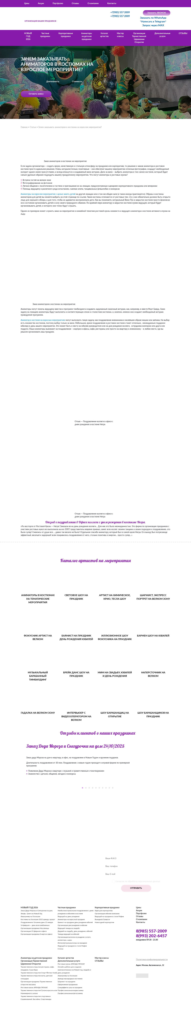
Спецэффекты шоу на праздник (70, 987)
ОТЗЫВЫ (183, 33)
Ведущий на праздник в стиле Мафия (72, 946)
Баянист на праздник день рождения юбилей (75, 922)
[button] (82, 787)
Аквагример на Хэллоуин (30, 916)
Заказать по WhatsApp (153, 18)
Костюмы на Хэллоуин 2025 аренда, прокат (38, 919)
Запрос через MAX (153, 25)
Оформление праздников (67, 984)
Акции (41, 3)
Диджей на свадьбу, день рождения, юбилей (75, 931)
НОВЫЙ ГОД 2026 (28, 36)
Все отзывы (98, 802)
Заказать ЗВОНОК (156, 13)
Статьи (60, 949)
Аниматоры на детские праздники (86, 36)
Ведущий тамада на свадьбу (69, 928)
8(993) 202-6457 (151, 936)
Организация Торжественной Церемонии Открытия (139, 37)
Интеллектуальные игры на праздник (72, 943)
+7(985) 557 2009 (120, 12)
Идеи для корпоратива (104, 910)
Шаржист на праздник (66, 981)
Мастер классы (120, 34)
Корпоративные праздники (65, 34)
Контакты (111, 3)
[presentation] (18, 764)
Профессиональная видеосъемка (70, 990)
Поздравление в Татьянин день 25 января (37, 922)
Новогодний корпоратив (104, 922)
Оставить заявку (36, 94)
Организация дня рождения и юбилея (72, 925)
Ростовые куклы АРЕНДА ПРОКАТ (34, 987)
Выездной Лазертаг (102, 919)
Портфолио (58, 3)
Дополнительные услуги (162, 34)
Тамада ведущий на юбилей (68, 934)
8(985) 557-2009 (151, 931)
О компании (93, 3)
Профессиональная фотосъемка (70, 993)
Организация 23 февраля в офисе (34, 931)
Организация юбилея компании (107, 913)
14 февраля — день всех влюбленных (35, 925)
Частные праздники (45, 34)
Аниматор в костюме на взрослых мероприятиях (43, 320)
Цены (26, 3)
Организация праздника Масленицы (35, 928)
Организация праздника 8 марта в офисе (36, 934)
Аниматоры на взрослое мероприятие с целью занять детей (48, 194)
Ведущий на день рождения (68, 916)
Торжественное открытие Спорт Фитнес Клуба (39, 973)
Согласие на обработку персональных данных (137, 881)
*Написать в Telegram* (153, 21)
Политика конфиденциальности (152, 960)
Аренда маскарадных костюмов (70, 979)
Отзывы (75, 3)
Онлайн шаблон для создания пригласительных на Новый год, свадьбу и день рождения (74, 970)
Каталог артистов (104, 34)
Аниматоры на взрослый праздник (71, 919)
